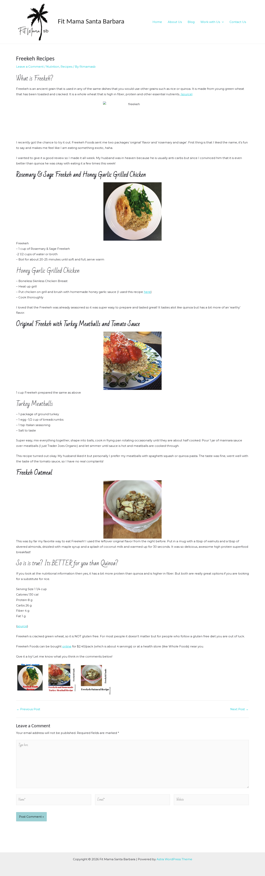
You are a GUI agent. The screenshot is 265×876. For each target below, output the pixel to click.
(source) (186, 94)
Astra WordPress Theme (174, 859)
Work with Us (210, 22)
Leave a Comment (30, 66)
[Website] (211, 800)
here (147, 292)
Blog (191, 22)
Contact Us (237, 22)
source (22, 626)
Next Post (239, 709)
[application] (222, 22)
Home (157, 22)
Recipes (66, 66)
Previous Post (28, 709)
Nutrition (52, 66)
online (66, 646)
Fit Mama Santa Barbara (91, 21)
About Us (175, 22)
